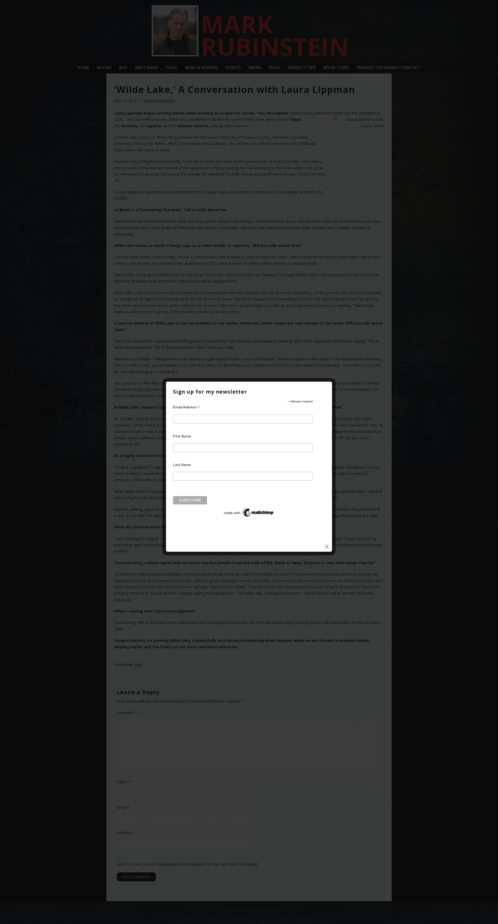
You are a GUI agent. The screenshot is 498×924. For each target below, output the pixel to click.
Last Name (182, 465)
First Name (182, 436)
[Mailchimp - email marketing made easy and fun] (249, 517)
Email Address (186, 407)
